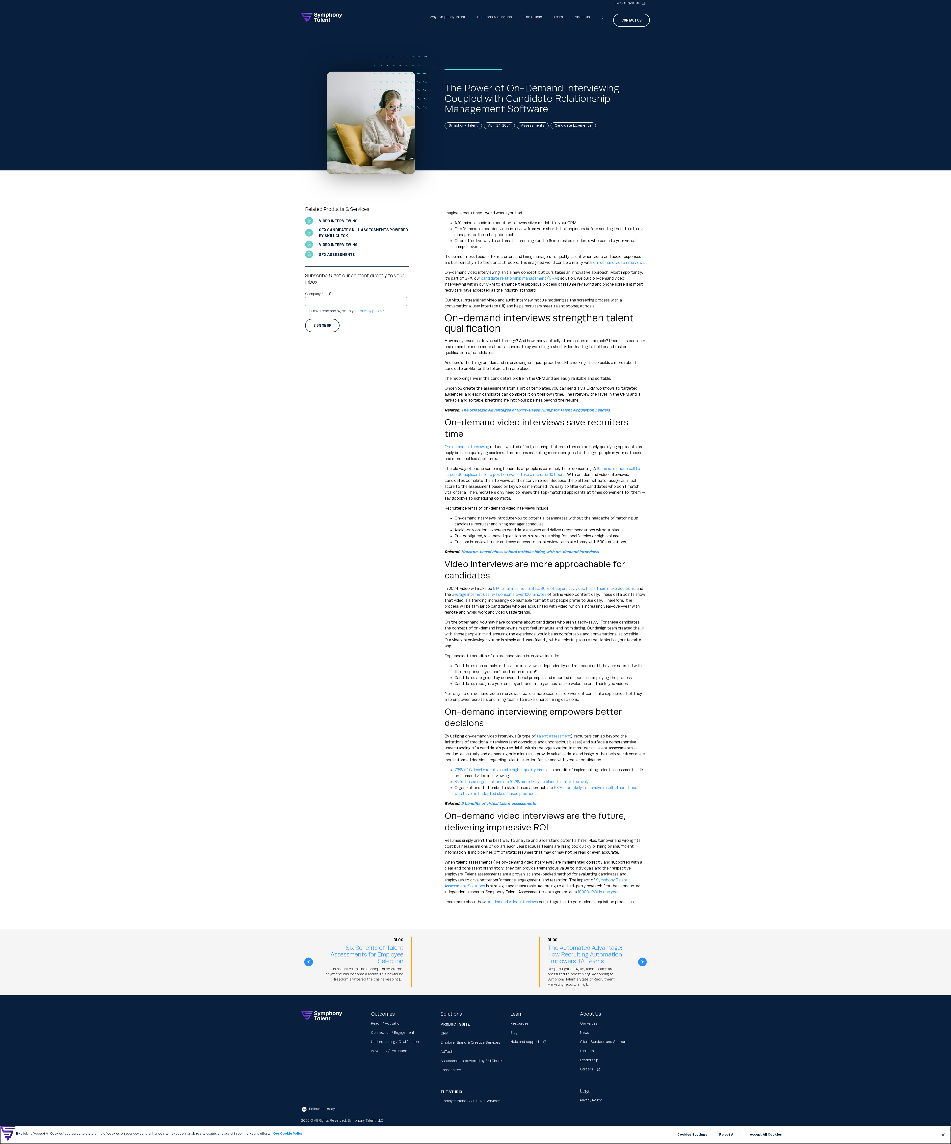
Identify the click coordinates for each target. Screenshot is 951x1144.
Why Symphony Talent (447, 17)
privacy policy (371, 311)
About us (582, 17)
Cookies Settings (692, 1134)
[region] (475, 1135)
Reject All (727, 1134)
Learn (558, 17)
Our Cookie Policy (288, 1133)
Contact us (631, 20)
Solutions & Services (494, 17)
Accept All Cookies (766, 1134)
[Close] (943, 1134)
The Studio (533, 17)
